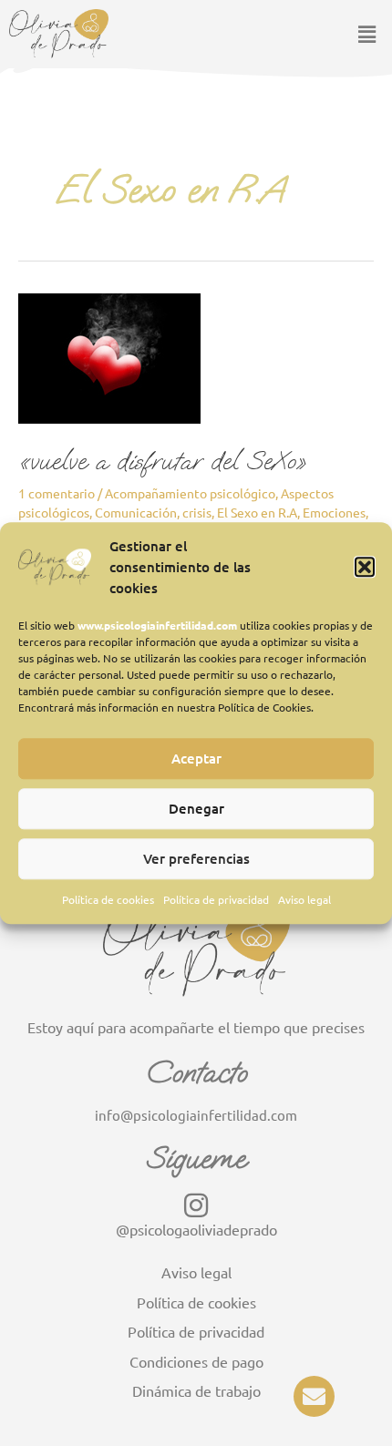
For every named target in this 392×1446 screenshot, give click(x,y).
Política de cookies (108, 899)
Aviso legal (304, 899)
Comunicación (136, 512)
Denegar (196, 809)
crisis (196, 512)
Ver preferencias (196, 859)
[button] (365, 567)
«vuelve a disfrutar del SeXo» (162, 460)
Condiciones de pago (196, 1361)
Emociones (334, 512)
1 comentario (56, 493)
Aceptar (196, 759)
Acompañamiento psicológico (190, 493)
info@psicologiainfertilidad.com (196, 1114)
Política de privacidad (216, 899)
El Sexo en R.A (257, 512)
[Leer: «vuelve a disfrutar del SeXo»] (109, 356)
